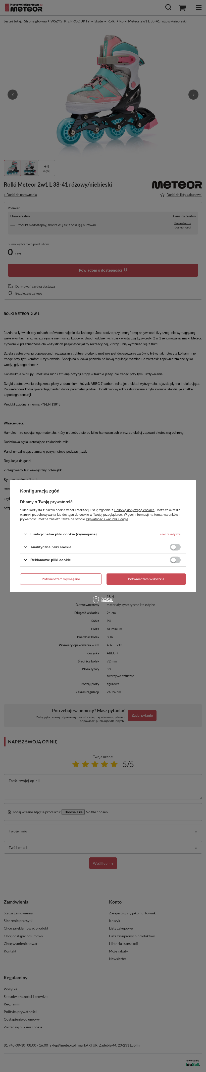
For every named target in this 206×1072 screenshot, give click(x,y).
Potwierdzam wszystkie (146, 579)
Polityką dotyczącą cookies (134, 510)
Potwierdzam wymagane (61, 579)
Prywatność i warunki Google (107, 519)
